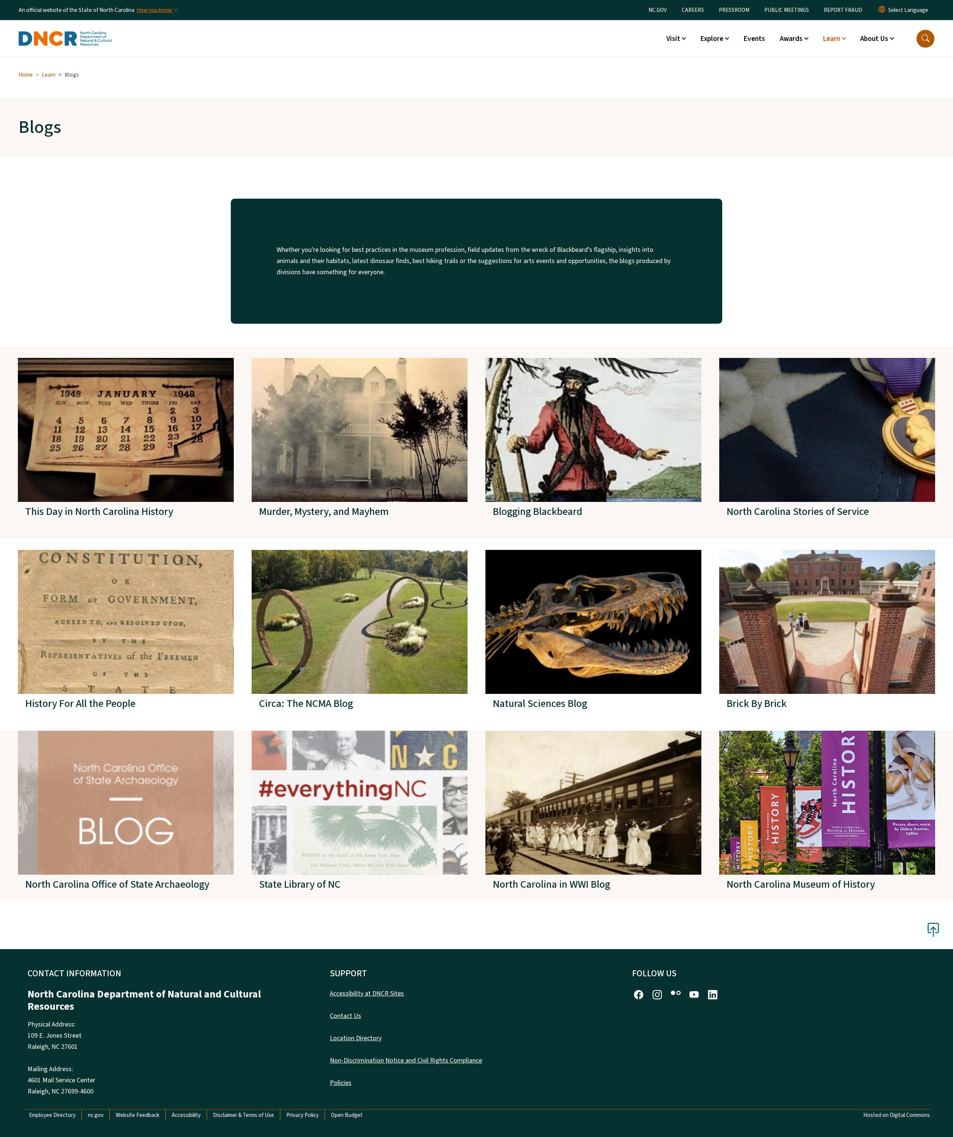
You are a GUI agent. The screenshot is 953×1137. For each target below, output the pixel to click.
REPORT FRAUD (843, 10)
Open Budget (347, 1115)
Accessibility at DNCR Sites (367, 993)
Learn (48, 75)
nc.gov (95, 1115)
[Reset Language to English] (882, 10)
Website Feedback (137, 1115)
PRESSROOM (734, 10)
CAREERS (693, 10)
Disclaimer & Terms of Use (243, 1115)
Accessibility (186, 1115)
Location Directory (356, 1038)
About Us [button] (874, 38)
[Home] (65, 30)
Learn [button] (831, 38)
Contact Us (345, 1016)
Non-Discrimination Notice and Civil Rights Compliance (406, 1060)
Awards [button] (791, 38)
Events (754, 38)
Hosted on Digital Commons (896, 1115)
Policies (340, 1083)
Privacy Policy (302, 1115)
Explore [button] (711, 38)
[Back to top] (933, 930)
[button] (925, 39)
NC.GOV (657, 10)
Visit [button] (673, 38)
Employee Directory (52, 1115)
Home (26, 75)
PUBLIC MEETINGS (786, 10)
